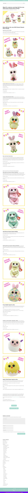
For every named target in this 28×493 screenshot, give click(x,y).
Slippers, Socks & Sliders (6, 457)
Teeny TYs (4, 458)
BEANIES (4, 444)
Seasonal (4, 466)
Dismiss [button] (22, 492)
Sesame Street (5, 478)
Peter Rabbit (5, 477)
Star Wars (4, 480)
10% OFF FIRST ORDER (14, 408)
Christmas (4, 451)
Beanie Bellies (5, 448)
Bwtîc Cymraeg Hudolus (6, 460)
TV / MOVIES (4, 467)
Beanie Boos (5, 449)
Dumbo (4, 469)
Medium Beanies (5, 456)
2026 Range (4, 440)
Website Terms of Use (15, 489)
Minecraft (4, 470)
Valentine (4, 459)
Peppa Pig (4, 476)
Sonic (4, 479)
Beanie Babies (5, 446)
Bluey (4, 468)
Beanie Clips (5, 450)
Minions (4, 471)
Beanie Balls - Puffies (6, 447)
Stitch (4, 481)
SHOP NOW (14, 405)
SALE (3, 465)
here (15, 92)
